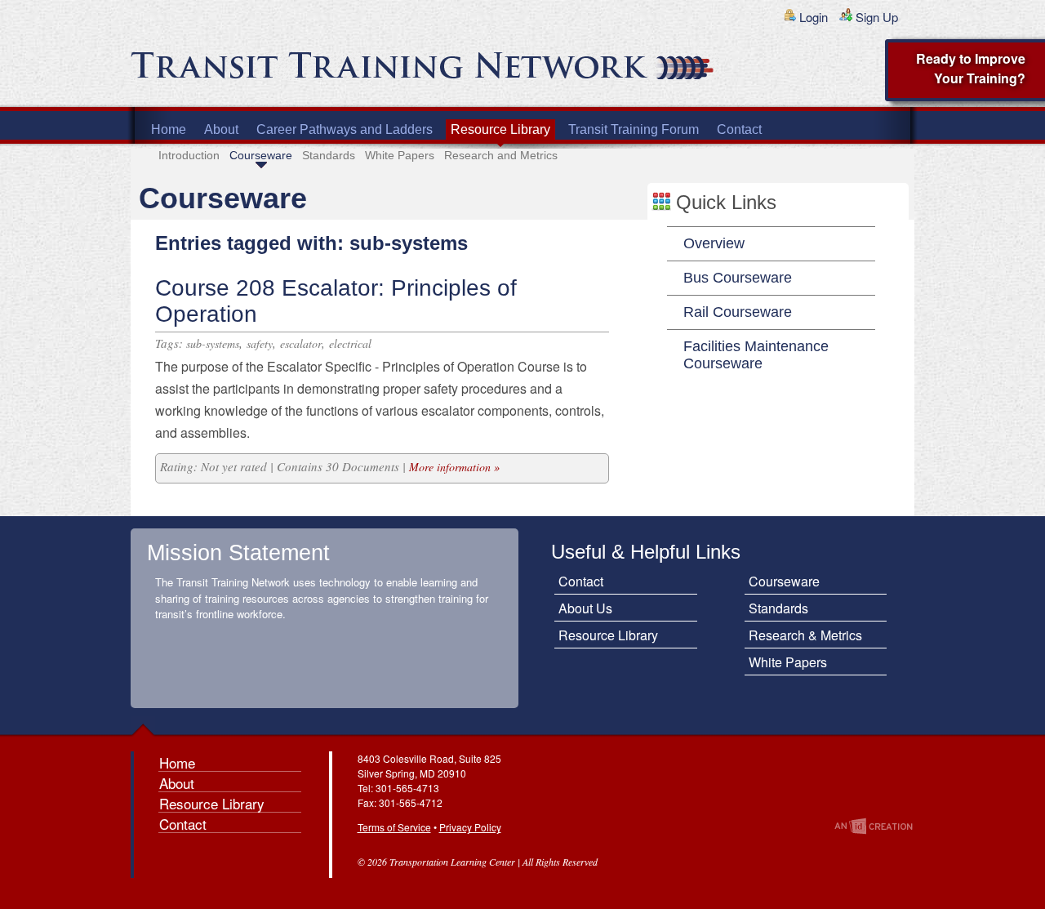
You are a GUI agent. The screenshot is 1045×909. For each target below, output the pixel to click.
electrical (350, 343)
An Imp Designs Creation (873, 826)
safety (260, 343)
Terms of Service (394, 827)
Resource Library (500, 129)
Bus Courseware (737, 278)
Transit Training (326, 71)
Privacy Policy (470, 827)
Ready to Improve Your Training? (970, 68)
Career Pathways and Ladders (344, 129)
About (221, 129)
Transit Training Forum (633, 129)
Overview (714, 243)
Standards (328, 155)
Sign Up (877, 16)
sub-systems (212, 343)
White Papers (399, 155)
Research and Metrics (501, 155)
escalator (301, 343)
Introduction (189, 155)
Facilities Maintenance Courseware (756, 355)
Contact (739, 129)
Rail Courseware (737, 312)
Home (168, 129)
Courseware (260, 155)
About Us (585, 608)
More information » (454, 467)
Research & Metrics (805, 635)
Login (813, 16)
